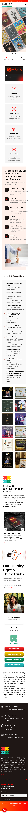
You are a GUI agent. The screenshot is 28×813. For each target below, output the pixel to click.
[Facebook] (1, 799)
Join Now (10, 588)
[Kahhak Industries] (7, 4)
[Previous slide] (5, 529)
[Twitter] (5, 799)
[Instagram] (3, 799)
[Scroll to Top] (25, 804)
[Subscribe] (25, 795)
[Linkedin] (7, 799)
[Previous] (12, 53)
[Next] (15, 53)
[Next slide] (22, 529)
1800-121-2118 (6, 788)
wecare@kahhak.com (8, 786)
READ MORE (21, 48)
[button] (7, 393)
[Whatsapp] (9, 799)
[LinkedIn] (14, 610)
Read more (6, 542)
